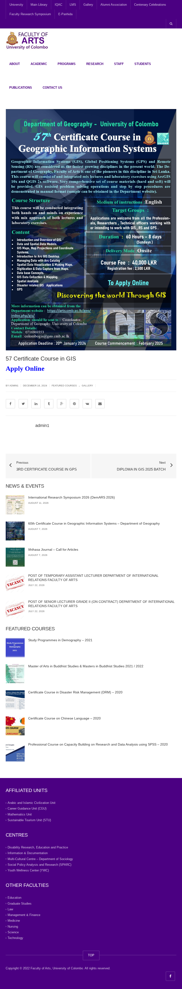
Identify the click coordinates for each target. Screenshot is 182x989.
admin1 (13, 385)
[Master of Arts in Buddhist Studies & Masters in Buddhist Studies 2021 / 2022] (15, 673)
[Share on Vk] (87, 403)
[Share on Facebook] (10, 403)
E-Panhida (65, 14)
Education (14, 897)
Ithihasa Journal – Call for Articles (53, 549)
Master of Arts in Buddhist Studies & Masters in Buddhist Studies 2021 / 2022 (85, 666)
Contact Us (52, 87)
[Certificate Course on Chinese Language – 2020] (15, 725)
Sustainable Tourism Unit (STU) (29, 820)
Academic (39, 64)
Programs (67, 64)
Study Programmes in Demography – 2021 (60, 640)
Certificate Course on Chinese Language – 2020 (64, 718)
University (16, 4)
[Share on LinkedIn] (36, 403)
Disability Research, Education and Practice (38, 847)
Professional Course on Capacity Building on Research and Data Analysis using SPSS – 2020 (98, 744)
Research (94, 64)
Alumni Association (113, 4)
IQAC (58, 4)
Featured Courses (64, 385)
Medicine (14, 920)
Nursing (13, 926)
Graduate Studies (20, 903)
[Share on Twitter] (23, 403)
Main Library (39, 4)
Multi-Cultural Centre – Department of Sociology (40, 859)
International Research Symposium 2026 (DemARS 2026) (71, 497)
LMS (73, 4)
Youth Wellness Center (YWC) (28, 870)
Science (13, 932)
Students (142, 64)
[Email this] (100, 403)
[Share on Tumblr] (49, 403)
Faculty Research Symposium (30, 14)
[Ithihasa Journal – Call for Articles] (15, 557)
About (14, 64)
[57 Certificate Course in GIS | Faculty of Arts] (27, 40)
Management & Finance (24, 915)
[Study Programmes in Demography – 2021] (15, 647)
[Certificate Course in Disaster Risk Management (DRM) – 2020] (15, 699)
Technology (15, 938)
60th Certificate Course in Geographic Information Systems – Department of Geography (94, 523)
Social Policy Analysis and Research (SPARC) (39, 864)
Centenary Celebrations (150, 4)
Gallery (88, 4)
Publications (20, 87)
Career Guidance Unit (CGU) (27, 808)
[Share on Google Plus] (61, 403)
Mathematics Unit (20, 814)
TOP (91, 955)
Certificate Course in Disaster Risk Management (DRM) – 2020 (75, 692)
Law (10, 909)
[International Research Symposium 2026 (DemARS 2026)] (15, 504)
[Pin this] (74, 403)
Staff (119, 64)
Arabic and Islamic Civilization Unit (31, 803)
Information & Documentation (28, 853)
